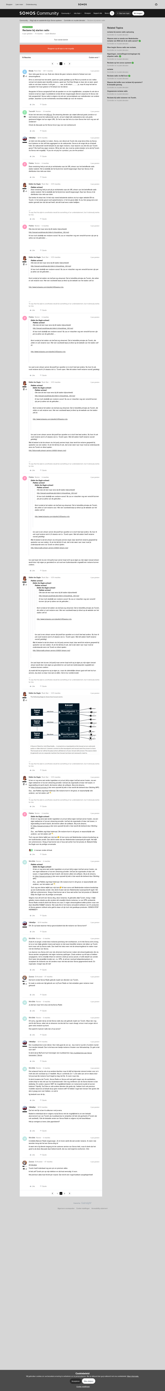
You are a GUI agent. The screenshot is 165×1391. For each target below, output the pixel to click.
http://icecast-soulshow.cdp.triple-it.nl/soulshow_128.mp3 (49, 232)
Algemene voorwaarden (66, 1208)
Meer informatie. (133, 1376)
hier (58, 125)
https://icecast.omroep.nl (39, 787)
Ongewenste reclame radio (117, 91)
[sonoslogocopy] (82, 4)
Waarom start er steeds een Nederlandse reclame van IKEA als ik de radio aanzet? (122, 39)
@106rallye (33, 1165)
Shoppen (9, 4)
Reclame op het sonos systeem (119, 63)
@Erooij (49, 114)
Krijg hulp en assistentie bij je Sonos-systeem (46, 20)
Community (24, 20)
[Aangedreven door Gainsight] (83, 1203)
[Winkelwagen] (156, 4)
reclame (110, 69)
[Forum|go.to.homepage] (39, 13)
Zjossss (31, 976)
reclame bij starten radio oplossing (120, 32)
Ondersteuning (31, 4)
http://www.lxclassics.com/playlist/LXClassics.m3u (46, 287)
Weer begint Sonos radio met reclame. (121, 47)
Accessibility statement (99, 1208)
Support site (98, 13)
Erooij (31, 71)
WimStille (32, 861)
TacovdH (32, 111)
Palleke (31, 163)
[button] (123, 13)
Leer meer (19, 4)
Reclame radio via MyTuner (117, 76)
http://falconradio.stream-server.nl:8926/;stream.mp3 (47, 450)
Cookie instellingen (83, 1208)
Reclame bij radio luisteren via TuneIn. (121, 97)
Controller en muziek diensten (74, 20)
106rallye (32, 138)
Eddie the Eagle (35, 184)
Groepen (88, 13)
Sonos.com (109, 13)
